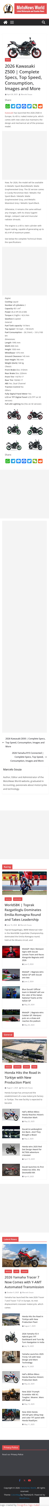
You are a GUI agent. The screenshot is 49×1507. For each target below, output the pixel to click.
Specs (8, 60)
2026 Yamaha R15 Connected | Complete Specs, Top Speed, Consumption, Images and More (27, 756)
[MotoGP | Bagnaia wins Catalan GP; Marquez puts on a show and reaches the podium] (11, 1018)
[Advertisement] (24, 155)
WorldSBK (17, 899)
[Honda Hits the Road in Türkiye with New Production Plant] (24, 1051)
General (17, 1067)
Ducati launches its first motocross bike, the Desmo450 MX (33, 1170)
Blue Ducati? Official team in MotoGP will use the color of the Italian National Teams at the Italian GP (33, 995)
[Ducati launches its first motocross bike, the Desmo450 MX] (11, 1172)
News (34, 1067)
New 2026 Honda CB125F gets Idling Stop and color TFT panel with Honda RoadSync (33, 1416)
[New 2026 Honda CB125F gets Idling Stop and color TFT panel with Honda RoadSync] (11, 1418)
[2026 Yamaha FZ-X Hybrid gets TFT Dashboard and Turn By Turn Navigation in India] (11, 1340)
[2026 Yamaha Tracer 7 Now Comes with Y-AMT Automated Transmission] (24, 1255)
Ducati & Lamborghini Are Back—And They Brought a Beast (32, 1132)
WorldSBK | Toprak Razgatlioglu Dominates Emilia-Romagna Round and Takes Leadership (23, 912)
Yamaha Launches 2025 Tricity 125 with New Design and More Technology (33, 1358)
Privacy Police (17, 1454)
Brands (8, 1067)
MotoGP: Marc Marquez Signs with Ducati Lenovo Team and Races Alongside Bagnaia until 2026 (33, 954)
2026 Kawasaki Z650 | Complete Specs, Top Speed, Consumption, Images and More (25, 742)
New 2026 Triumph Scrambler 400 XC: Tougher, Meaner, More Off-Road (33, 1395)
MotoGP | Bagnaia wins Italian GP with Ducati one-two (33, 975)
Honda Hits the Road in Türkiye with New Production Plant (23, 1077)
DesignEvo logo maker (28, 1504)
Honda (26, 1067)
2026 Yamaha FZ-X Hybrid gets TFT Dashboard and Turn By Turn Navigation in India (33, 1338)
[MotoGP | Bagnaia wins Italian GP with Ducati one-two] (11, 977)
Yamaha (24, 1271)
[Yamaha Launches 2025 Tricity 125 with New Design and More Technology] (11, 1360)
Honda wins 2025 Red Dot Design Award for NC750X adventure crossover (32, 1150)
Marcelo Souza (26, 94)
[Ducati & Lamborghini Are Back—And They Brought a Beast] (11, 1134)
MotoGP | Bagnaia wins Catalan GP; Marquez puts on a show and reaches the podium (33, 1016)
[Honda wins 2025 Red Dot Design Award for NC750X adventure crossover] (11, 1153)
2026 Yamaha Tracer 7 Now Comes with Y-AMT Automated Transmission (24, 1282)
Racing (8, 899)
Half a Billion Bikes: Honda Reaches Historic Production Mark (33, 1114)
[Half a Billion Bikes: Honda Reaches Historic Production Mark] (11, 1117)
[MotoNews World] (5, 22)
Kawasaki (9, 113)
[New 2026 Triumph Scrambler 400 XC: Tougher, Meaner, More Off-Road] (11, 1398)
